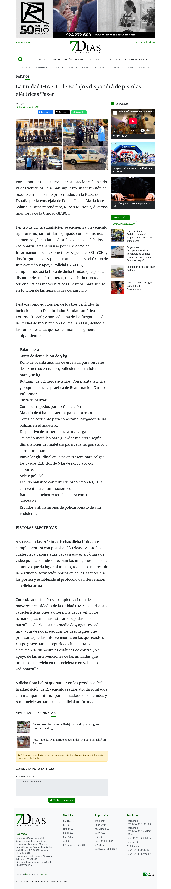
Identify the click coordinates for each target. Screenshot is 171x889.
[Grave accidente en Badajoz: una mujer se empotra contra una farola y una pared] (117, 235)
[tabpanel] (133, 263)
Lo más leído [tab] (120, 217)
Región (68, 59)
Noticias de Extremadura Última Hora (139, 831)
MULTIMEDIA (57, 67)
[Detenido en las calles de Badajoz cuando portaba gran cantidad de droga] (23, 727)
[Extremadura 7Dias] (85, 47)
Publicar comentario (63, 800)
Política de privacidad (139, 854)
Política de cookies (138, 850)
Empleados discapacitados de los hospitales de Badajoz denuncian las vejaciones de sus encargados (140, 254)
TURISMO (27, 67)
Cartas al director (138, 67)
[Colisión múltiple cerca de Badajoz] (117, 271)
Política (94, 59)
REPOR (85, 67)
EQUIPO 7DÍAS (120, 136)
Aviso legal (133, 846)
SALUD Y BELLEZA (102, 67)
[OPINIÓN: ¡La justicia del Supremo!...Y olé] (133, 189)
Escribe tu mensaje (25, 776)
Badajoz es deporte (136, 59)
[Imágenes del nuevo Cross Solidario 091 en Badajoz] (133, 154)
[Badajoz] (85, 19)
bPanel (28, 874)
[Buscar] (20, 59)
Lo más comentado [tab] (124, 224)
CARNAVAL (73, 67)
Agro (118, 59)
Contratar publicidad (139, 838)
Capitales (54, 59)
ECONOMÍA (41, 67)
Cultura (107, 59)
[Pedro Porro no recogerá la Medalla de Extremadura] (117, 287)
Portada (41, 59)
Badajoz (23, 76)
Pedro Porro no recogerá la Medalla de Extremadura (140, 286)
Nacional (80, 59)
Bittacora (43, 874)
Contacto (132, 842)
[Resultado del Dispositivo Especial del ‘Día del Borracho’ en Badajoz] (23, 742)
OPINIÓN (118, 67)
